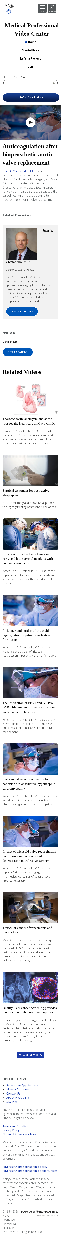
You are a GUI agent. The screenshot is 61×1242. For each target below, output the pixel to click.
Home (31, 42)
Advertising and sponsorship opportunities (30, 1171)
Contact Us (13, 1093)
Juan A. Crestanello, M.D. (19, 171)
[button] (30, 122)
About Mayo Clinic (17, 1097)
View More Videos (30, 1055)
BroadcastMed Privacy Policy (45, 1215)
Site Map (12, 1101)
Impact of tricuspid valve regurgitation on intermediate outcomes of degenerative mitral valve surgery (29, 856)
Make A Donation (17, 1089)
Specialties (30, 50)
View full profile (22, 311)
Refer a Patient (30, 58)
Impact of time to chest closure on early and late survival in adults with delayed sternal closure (28, 558)
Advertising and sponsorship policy (25, 1167)
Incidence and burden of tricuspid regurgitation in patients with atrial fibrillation (27, 635)
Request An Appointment (22, 1085)
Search (52, 12)
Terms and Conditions (17, 1126)
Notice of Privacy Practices (19, 1134)
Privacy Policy (11, 1130)
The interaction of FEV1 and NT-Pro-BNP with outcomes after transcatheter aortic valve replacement (29, 707)
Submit (54, 83)
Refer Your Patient (31, 97)
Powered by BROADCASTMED (39, 1211)
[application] (30, 122)
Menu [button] (42, 12)
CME (30, 67)
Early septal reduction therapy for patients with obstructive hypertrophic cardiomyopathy (29, 783)
